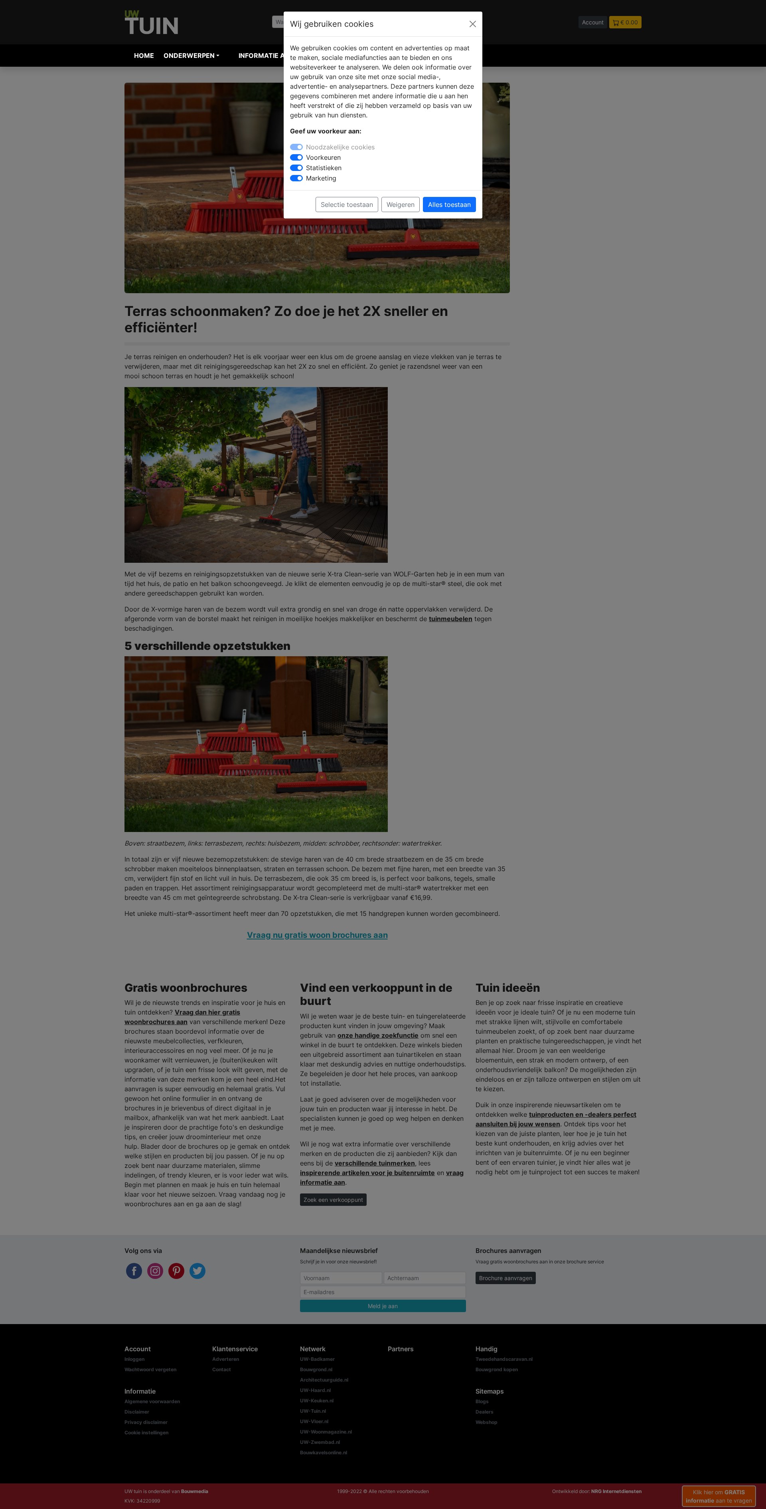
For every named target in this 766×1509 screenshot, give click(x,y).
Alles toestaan (449, 204)
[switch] (296, 157)
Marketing (321, 178)
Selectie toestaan (347, 204)
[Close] (472, 24)
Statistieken (324, 168)
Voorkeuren (323, 157)
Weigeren (401, 204)
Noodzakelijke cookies (340, 147)
